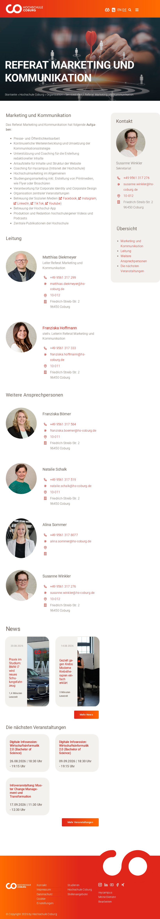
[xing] (123, 884)
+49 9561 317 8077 (64, 535)
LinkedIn (23, 203)
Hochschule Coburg (32, 94)
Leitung (126, 251)
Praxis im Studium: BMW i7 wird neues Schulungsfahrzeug (16, 672)
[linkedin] (106, 884)
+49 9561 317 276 (63, 586)
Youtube (54, 203)
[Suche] (129, 9)
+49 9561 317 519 (63, 480)
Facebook (70, 198)
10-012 (55, 295)
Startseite (11, 94)
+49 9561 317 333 (63, 348)
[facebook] (117, 884)
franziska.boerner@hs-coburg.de (73, 430)
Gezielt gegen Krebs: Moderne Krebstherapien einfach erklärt (66, 672)
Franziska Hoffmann (60, 328)
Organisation (55, 94)
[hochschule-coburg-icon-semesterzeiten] (114, 9)
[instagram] (100, 884)
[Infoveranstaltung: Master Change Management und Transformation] (27, 796)
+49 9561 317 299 (63, 277)
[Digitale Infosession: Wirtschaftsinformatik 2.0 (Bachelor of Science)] (27, 753)
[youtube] (112, 884)
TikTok (39, 203)
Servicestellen (73, 94)
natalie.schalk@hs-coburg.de (70, 486)
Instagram (89, 198)
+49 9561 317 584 (63, 424)
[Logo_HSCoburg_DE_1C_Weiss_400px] (24, 6)
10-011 (55, 366)
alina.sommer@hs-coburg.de (70, 541)
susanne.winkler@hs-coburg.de (72, 593)
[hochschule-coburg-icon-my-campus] (107, 9)
